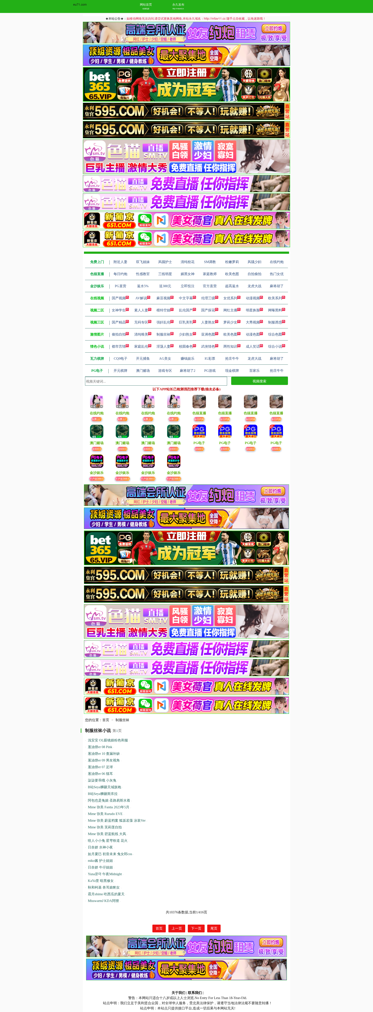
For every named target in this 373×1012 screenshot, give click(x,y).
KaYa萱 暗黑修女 (101, 881)
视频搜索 (259, 380)
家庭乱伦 (141, 346)
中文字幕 (186, 298)
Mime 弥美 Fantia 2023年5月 (108, 807)
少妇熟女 (186, 334)
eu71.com (80, 4)
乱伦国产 (186, 310)
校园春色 (186, 346)
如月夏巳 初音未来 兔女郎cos (110, 854)
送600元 (97, 449)
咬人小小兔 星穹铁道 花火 (108, 840)
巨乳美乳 (186, 322)
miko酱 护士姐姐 (100, 860)
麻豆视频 (163, 298)
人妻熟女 (208, 322)
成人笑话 (253, 346)
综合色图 (275, 334)
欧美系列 (275, 298)
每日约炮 (199, 419)
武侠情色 (208, 346)
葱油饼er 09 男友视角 (104, 760)
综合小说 (275, 346)
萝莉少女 (230, 322)
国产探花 (208, 310)
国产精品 (119, 322)
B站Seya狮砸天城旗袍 (104, 787)
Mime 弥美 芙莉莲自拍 (105, 827)
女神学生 (119, 310)
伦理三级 (208, 298)
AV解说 (141, 298)
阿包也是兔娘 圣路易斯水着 (109, 800)
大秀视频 (253, 322)
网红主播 (230, 310)
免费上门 (97, 419)
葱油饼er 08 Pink (100, 747)
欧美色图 (230, 334)
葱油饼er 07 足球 (100, 767)
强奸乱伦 (163, 322)
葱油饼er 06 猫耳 (100, 774)
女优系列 (230, 298)
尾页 (213, 928)
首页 (105, 720)
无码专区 (141, 322)
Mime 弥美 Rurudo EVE (105, 814)
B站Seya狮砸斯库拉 (103, 794)
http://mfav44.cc (178, 8)
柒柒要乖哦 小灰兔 (102, 780)
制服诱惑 (275, 322)
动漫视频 (253, 298)
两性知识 (230, 346)
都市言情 (119, 346)
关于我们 (178, 993)
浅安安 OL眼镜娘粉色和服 (108, 740)
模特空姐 (163, 310)
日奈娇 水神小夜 (100, 847)
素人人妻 (141, 310)
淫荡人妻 (163, 346)
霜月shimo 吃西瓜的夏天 (106, 894)
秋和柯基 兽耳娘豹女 (104, 887)
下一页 (196, 928)
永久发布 (178, 4)
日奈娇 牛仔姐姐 (100, 867)
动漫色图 (253, 334)
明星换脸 (253, 310)
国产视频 (119, 298)
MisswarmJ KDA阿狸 (103, 901)
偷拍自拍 (119, 334)
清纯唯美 (141, 334)
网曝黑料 (275, 310)
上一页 (177, 928)
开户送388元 (96, 478)
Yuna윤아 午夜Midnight (105, 874)
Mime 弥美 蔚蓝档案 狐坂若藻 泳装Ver (116, 820)
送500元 (199, 449)
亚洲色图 (208, 334)
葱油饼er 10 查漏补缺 (104, 753)
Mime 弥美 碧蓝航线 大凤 (107, 834)
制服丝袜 (163, 334)
